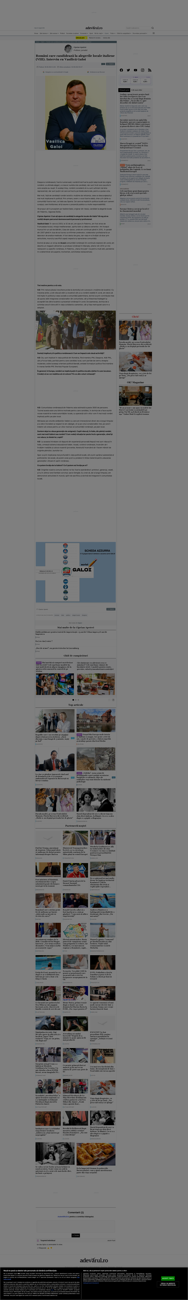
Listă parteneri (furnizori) (91, 1283)
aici (52, 1290)
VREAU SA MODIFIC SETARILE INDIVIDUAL (168, 1284)
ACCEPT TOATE (168, 1278)
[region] (94, 1283)
